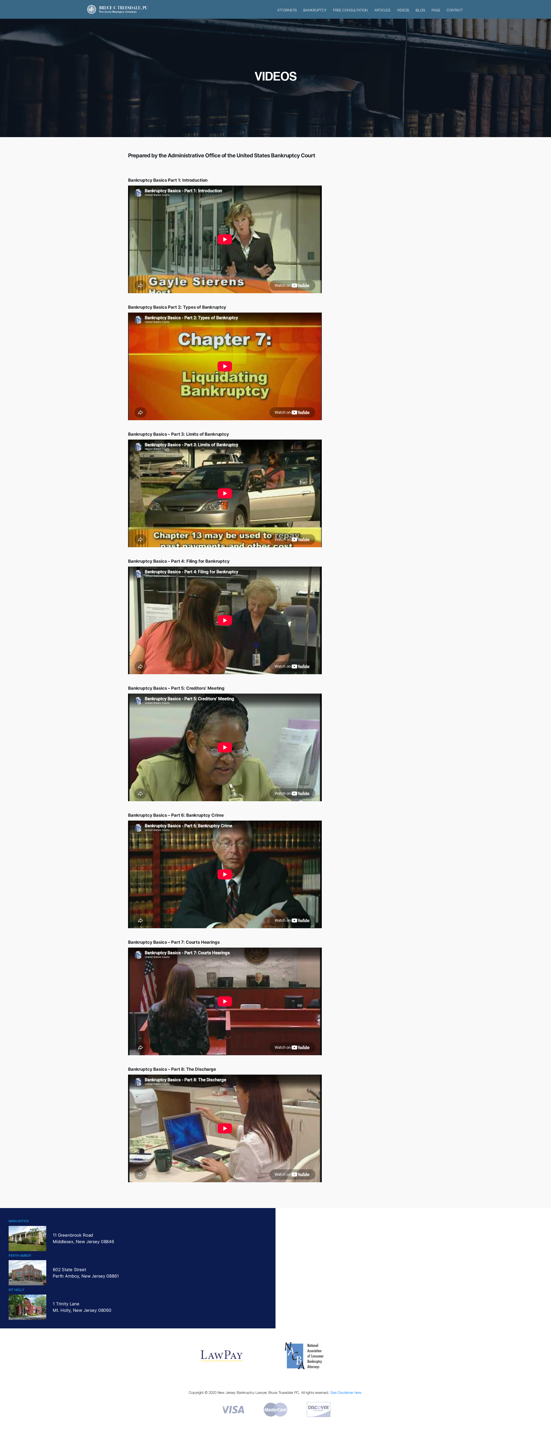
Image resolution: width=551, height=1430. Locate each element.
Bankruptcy (315, 10)
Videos (403, 10)
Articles (382, 10)
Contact (455, 10)
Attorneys (287, 10)
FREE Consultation (350, 10)
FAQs (436, 10)
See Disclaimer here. (346, 1392)
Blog (420, 10)
